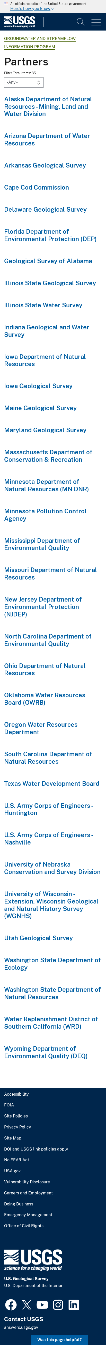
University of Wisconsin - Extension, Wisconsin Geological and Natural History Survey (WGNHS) (51, 904)
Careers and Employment (28, 1193)
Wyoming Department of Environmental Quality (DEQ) (46, 1052)
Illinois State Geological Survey (50, 283)
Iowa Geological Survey (38, 385)
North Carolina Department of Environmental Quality (48, 640)
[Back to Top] (87, 1326)
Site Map (12, 1138)
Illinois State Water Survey (43, 305)
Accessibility (16, 1094)
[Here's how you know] (53, 6)
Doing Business (18, 1204)
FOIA (9, 1105)
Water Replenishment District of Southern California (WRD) (51, 1022)
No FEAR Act (16, 1160)
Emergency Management (28, 1215)
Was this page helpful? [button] (59, 1339)
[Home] (19, 26)
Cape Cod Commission (36, 187)
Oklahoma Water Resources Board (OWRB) (44, 698)
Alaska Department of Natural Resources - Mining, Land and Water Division (48, 106)
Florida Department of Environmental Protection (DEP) (50, 235)
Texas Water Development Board (51, 783)
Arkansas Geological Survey (45, 165)
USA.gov (12, 1171)
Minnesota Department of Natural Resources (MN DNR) (46, 485)
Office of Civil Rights (23, 1226)
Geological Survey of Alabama (48, 260)
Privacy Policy (17, 1127)
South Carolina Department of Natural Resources (48, 757)
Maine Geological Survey (40, 407)
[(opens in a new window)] (11, 1304)
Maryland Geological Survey (45, 430)
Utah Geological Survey (38, 937)
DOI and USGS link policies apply (36, 1149)
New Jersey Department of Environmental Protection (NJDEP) (43, 607)
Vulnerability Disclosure (27, 1182)
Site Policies (16, 1116)
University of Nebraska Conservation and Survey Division (52, 868)
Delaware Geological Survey (45, 209)
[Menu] (96, 22)
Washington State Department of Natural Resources (52, 993)
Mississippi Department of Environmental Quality (42, 544)
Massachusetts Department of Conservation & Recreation (48, 455)
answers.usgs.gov (21, 1327)
